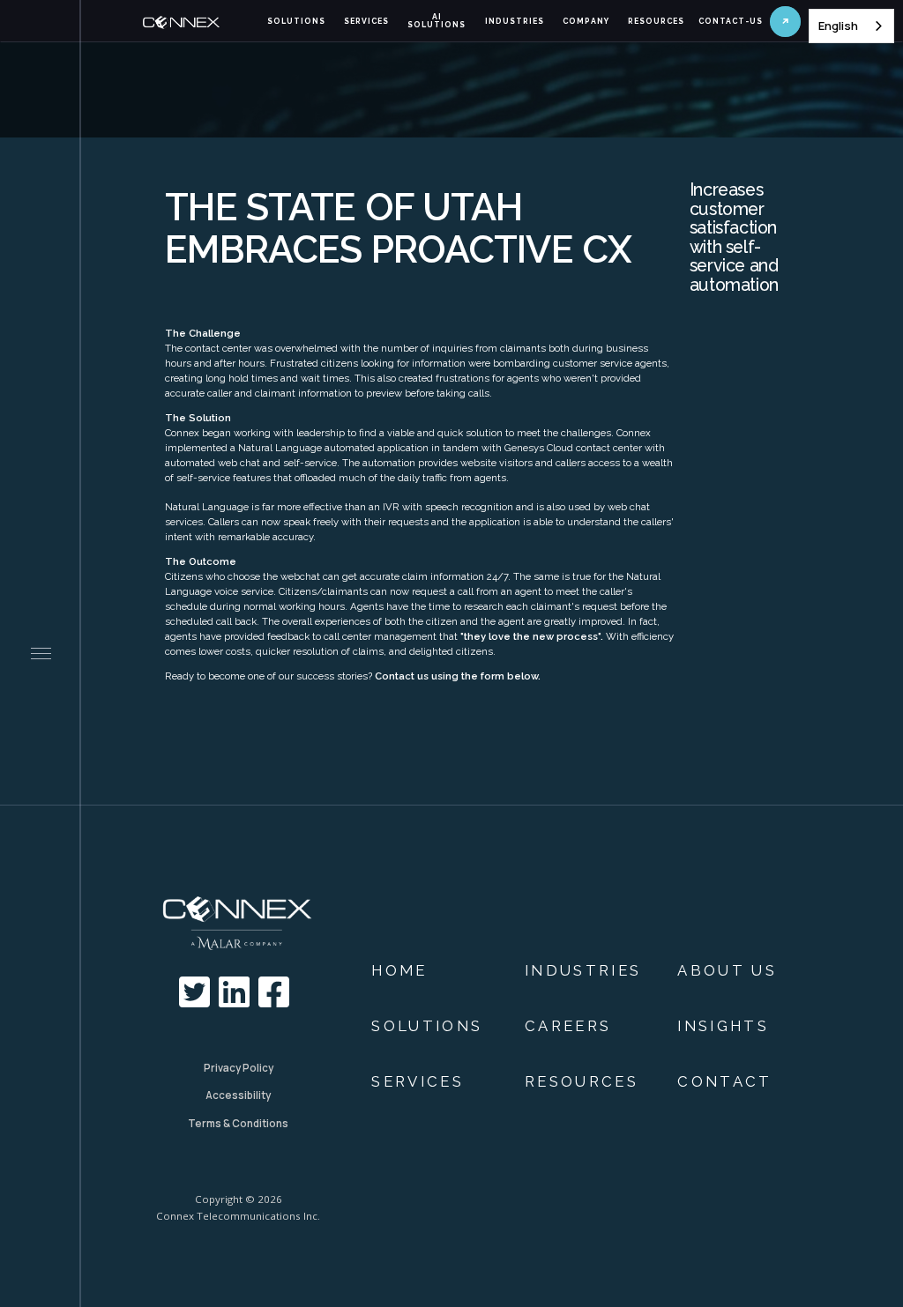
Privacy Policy (238, 1067)
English (838, 25)
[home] (199, 22)
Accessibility (238, 1095)
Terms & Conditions (238, 1123)
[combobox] (851, 26)
